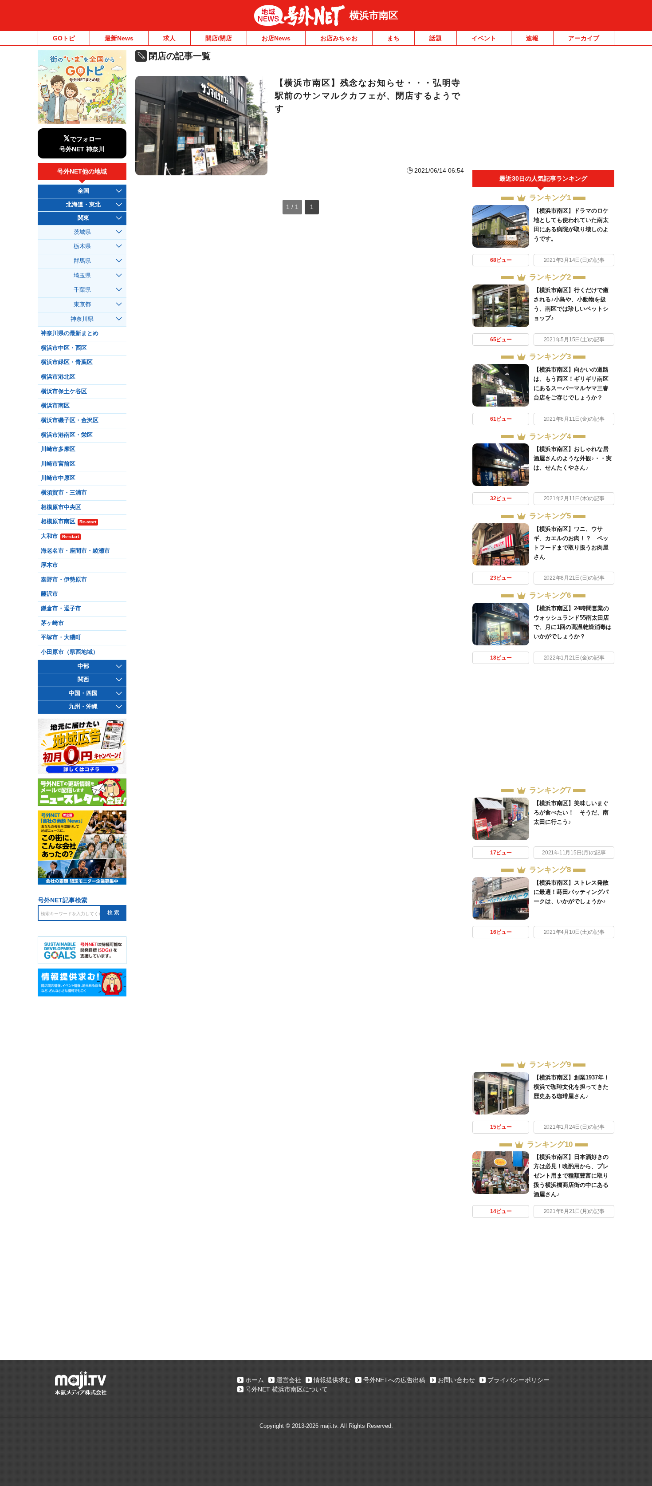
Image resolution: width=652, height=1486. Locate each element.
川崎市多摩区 (58, 449)
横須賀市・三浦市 (64, 493)
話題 (435, 38)
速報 (532, 38)
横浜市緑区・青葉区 (67, 362)
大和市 (60, 536)
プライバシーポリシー (518, 1379)
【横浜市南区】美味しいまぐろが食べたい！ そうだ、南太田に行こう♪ (571, 812)
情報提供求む (332, 1379)
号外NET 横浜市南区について (286, 1389)
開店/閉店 (218, 38)
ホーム (254, 1379)
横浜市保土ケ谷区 (64, 391)
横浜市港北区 (58, 377)
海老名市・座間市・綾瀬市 (75, 551)
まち (393, 38)
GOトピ (64, 38)
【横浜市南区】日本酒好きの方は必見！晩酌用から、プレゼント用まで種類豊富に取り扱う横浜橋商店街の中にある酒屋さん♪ (571, 1175)
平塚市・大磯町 (61, 637)
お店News (276, 38)
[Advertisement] (543, 110)
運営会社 (288, 1379)
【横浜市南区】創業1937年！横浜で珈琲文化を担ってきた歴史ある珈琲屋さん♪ (571, 1086)
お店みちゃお (338, 38)
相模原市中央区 (61, 507)
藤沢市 (49, 594)
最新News (119, 38)
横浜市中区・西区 (64, 348)
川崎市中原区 (58, 478)
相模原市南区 (68, 521)
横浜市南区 (374, 15)
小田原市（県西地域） (69, 652)
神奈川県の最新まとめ (69, 333)
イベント (483, 38)
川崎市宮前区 (58, 464)
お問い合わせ (456, 1379)
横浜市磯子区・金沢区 (69, 420)
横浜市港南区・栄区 (67, 435)
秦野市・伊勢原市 (64, 580)
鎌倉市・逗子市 (61, 608)
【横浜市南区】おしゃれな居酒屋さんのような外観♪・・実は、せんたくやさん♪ (573, 458)
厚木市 (49, 565)
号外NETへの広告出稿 (394, 1379)
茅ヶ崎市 (52, 623)
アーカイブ (583, 38)
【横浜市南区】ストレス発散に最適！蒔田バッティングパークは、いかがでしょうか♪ (571, 892)
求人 (169, 38)
